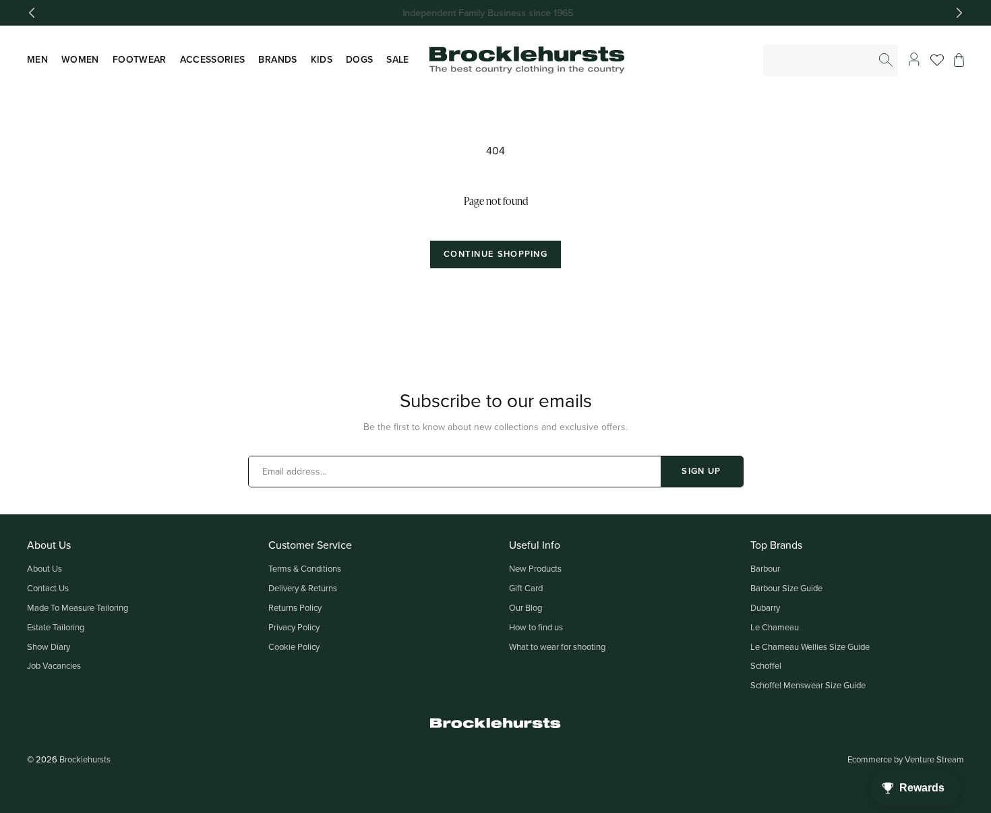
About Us (44, 568)
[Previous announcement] (32, 13)
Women (80, 59)
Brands (277, 59)
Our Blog (525, 607)
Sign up (701, 470)
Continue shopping (495, 253)
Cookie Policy (294, 646)
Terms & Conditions (304, 568)
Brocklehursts (85, 759)
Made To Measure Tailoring (77, 607)
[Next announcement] (959, 13)
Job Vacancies (54, 665)
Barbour (765, 568)
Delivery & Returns (302, 588)
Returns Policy (295, 607)
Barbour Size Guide (786, 588)
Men (37, 59)
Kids (321, 59)
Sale (397, 59)
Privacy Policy (294, 627)
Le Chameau (774, 627)
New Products (535, 568)
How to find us (536, 627)
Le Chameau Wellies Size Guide (810, 646)
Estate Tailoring (55, 627)
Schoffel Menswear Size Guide (808, 685)
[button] (959, 60)
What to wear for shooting (557, 646)
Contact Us (48, 588)
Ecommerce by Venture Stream (905, 759)
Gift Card (526, 588)
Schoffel (765, 665)
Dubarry (765, 607)
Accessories (212, 59)
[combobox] (831, 60)
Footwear (140, 59)
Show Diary (48, 646)
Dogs (359, 59)
